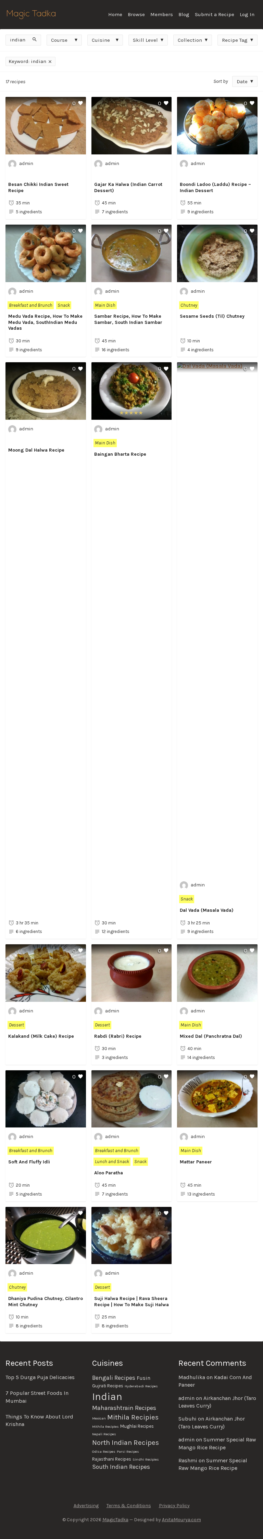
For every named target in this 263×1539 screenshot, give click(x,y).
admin (26, 163)
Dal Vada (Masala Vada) (207, 910)
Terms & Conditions (129, 1506)
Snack (64, 305)
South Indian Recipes (121, 1466)
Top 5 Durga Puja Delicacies (40, 1377)
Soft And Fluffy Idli (29, 1162)
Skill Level (145, 40)
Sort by (220, 81)
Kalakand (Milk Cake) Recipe (41, 1036)
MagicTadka (115, 1520)
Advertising (86, 1506)
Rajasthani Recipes (111, 1459)
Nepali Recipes (104, 1434)
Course (59, 40)
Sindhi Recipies (146, 1459)
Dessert (16, 1025)
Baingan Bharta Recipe (120, 454)
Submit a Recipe (214, 14)
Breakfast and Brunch (30, 305)
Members (161, 14)
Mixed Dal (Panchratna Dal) (211, 1036)
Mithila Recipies (133, 1417)
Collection (190, 40)
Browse (136, 14)
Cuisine (101, 40)
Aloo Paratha (108, 1173)
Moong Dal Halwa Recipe (36, 450)
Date (242, 81)
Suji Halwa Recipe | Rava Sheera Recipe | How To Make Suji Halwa (131, 1302)
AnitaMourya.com (181, 1520)
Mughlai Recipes (137, 1426)
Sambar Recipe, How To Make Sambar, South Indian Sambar (128, 319)
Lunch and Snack (112, 1161)
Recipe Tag (235, 40)
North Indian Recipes (125, 1442)
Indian (107, 1396)
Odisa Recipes (103, 1451)
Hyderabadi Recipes (141, 1386)
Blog (183, 14)
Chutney (188, 305)
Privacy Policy (174, 1506)
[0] (45, 150)
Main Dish (105, 305)
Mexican (99, 1418)
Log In (247, 14)
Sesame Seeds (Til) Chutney (212, 316)
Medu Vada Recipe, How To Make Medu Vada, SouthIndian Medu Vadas (45, 322)
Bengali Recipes (113, 1377)
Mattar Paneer (196, 1162)
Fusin (143, 1378)
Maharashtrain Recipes (124, 1408)
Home (115, 14)
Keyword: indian (28, 61)
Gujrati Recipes (107, 1385)
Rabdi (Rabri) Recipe (117, 1036)
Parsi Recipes (128, 1451)
